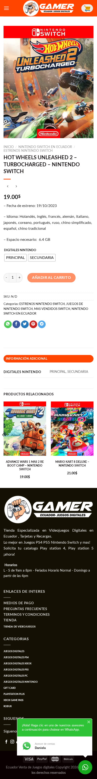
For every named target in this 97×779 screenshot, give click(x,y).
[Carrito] (87, 8)
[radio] (15, 257)
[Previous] (3, 444)
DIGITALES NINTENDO (20, 250)
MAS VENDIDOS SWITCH (52, 309)
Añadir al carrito (51, 278)
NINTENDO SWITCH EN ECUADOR (45, 147)
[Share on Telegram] (42, 324)
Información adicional (26, 358)
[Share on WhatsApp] (8, 324)
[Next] (93, 444)
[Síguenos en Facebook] (6, 742)
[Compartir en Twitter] (25, 324)
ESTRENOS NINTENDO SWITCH (28, 150)
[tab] (48, 358)
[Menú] (6, 8)
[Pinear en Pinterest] (33, 324)
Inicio (9, 147)
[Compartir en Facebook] (16, 324)
